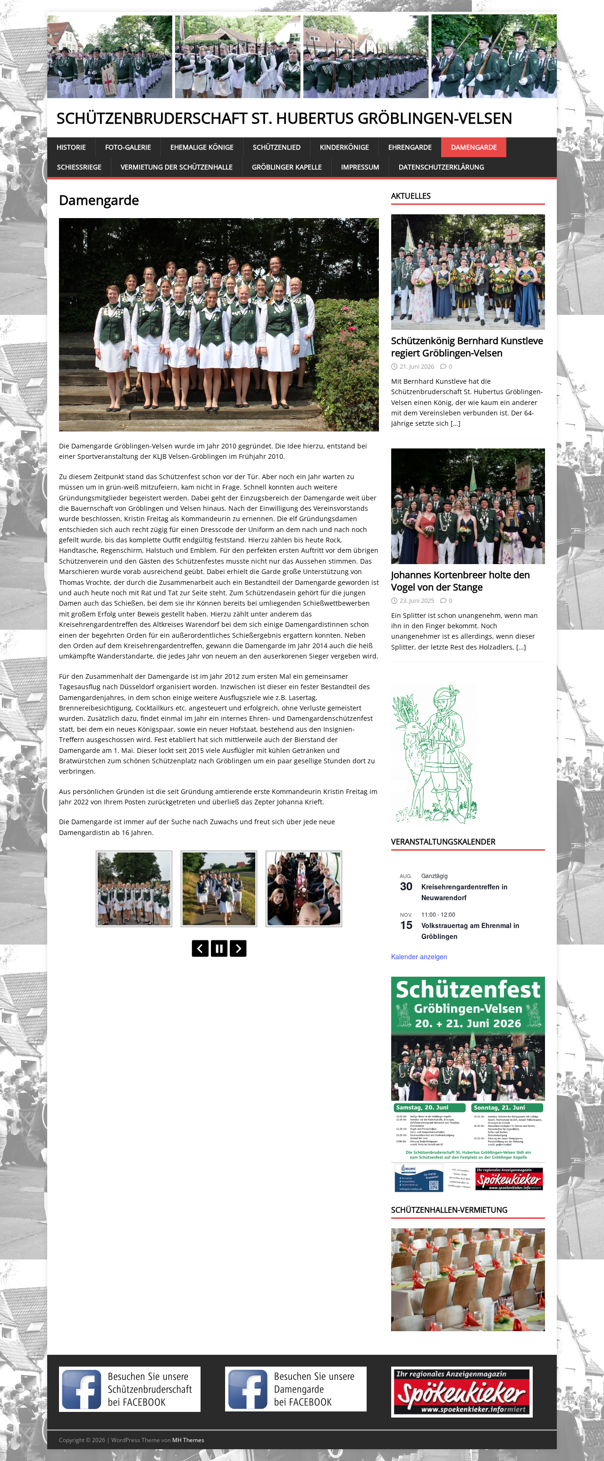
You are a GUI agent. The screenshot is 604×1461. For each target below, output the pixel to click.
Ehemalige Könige (202, 147)
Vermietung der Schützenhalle (177, 166)
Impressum (360, 166)
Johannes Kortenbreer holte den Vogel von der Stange (460, 580)
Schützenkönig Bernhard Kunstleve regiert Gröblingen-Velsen (467, 346)
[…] (456, 423)
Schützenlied (277, 147)
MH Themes (188, 1440)
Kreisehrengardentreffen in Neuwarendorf (464, 892)
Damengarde (474, 147)
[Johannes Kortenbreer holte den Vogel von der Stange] (468, 558)
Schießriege (79, 166)
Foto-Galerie (128, 147)
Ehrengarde (410, 147)
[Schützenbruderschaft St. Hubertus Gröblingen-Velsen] (302, 92)
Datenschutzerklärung (441, 166)
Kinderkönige (344, 147)
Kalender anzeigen (419, 956)
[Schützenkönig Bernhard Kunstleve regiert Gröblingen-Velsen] (468, 324)
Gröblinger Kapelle (287, 166)
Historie (71, 147)
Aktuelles (411, 196)
